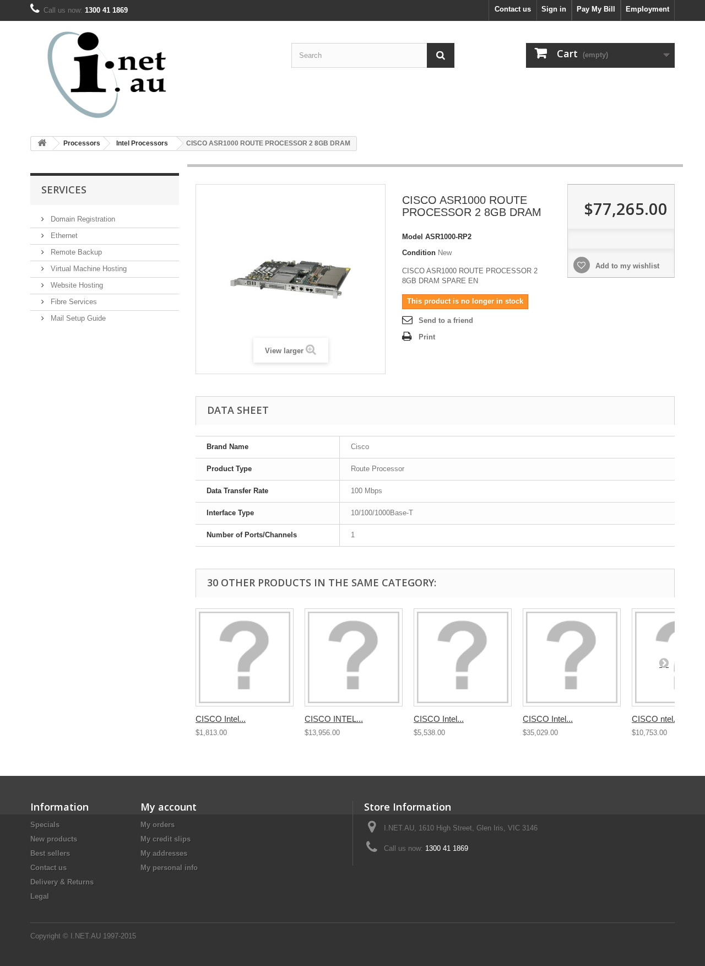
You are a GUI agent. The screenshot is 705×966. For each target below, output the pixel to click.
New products (53, 839)
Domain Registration (81, 219)
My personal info (169, 868)
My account (168, 806)
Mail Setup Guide (77, 318)
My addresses (163, 853)
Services (63, 189)
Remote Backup (75, 252)
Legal (39, 896)
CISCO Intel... (221, 719)
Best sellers (50, 853)
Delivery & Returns (62, 882)
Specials (44, 825)
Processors (81, 143)
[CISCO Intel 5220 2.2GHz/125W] (463, 657)
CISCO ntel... (656, 719)
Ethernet (63, 235)
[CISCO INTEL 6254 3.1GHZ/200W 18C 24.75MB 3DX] (354, 657)
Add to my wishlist (626, 266)
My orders (157, 825)
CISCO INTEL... (334, 719)
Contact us (513, 9)
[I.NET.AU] (132, 74)
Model (412, 237)
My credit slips (165, 839)
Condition (419, 253)
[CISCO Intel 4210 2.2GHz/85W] (245, 657)
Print (427, 337)
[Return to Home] (41, 143)
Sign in (553, 9)
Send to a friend (446, 320)
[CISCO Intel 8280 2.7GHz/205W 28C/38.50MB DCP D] (572, 657)
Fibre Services (72, 302)
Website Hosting (75, 285)
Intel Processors (142, 143)
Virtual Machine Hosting (87, 269)
